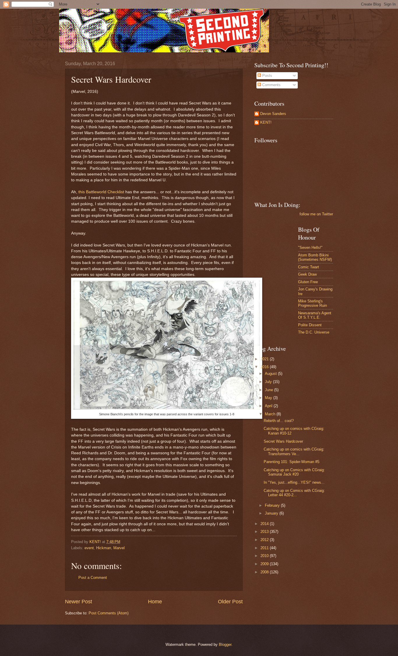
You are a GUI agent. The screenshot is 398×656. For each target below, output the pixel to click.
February (273, 505)
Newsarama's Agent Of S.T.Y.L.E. (314, 315)
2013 (265, 531)
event (89, 548)
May (269, 398)
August (271, 373)
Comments (271, 85)
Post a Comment (92, 577)
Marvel (119, 548)
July (269, 382)
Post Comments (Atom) (108, 613)
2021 (265, 359)
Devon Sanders (273, 113)
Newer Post (78, 601)
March (271, 414)
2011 (265, 548)
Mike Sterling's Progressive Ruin (312, 303)
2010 (265, 556)
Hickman (103, 548)
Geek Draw (307, 274)
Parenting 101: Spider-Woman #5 (291, 462)
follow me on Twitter (316, 214)
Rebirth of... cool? (279, 421)
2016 (265, 367)
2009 (265, 564)
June (269, 390)
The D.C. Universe (313, 332)
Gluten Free (308, 282)
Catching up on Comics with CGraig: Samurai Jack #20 (294, 472)
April (269, 406)
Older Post (230, 601)
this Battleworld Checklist (101, 192)
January (272, 513)
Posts (266, 75)
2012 (265, 540)
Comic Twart (308, 267)
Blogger (225, 644)
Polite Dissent (310, 325)
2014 (265, 524)
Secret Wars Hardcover (283, 441)
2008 (265, 572)
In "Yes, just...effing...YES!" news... (294, 482)
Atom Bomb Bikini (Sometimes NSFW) (315, 257)
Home (155, 601)
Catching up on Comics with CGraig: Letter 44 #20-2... (294, 492)
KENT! (266, 122)
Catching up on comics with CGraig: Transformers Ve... (294, 451)
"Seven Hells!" (310, 247)
